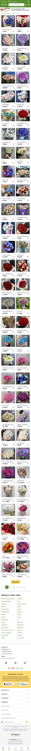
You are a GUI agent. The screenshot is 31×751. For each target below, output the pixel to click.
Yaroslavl (19, 633)
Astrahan (4, 604)
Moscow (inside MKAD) (8, 599)
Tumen (19, 617)
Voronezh (19, 630)
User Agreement (6, 714)
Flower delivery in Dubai (8, 718)
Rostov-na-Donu (22, 604)
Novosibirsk (4, 635)
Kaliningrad (4, 619)
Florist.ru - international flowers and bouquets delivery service (15, 741)
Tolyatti (19, 614)
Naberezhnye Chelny (7, 630)
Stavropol (19, 612)
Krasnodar (4, 625)
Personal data (5, 706)
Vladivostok (20, 625)
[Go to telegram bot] (15, 663)
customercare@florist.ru (8, 658)
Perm (18, 601)
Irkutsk (3, 614)
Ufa (18, 619)
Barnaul (3, 606)
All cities (19, 635)
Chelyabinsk (5, 609)
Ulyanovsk (20, 622)
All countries (20, 638)
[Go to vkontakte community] (6, 663)
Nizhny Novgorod (6, 633)
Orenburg (19, 599)
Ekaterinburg (5, 612)
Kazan (3, 622)
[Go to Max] (25, 663)
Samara (19, 606)
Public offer (4, 710)
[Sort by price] (25, 4)
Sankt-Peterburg (6, 601)
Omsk (3, 638)
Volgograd (20, 627)
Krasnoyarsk (5, 627)
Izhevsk (3, 617)
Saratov (19, 609)
